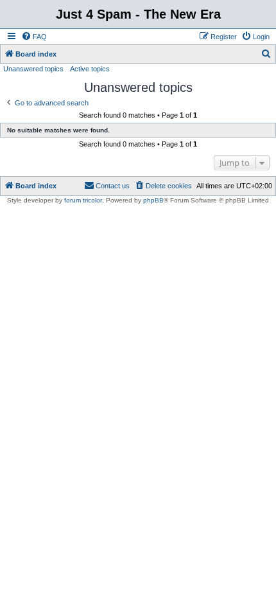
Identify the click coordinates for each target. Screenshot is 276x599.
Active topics (90, 69)
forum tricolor (83, 200)
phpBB (153, 200)
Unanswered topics (33, 69)
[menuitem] (34, 36)
